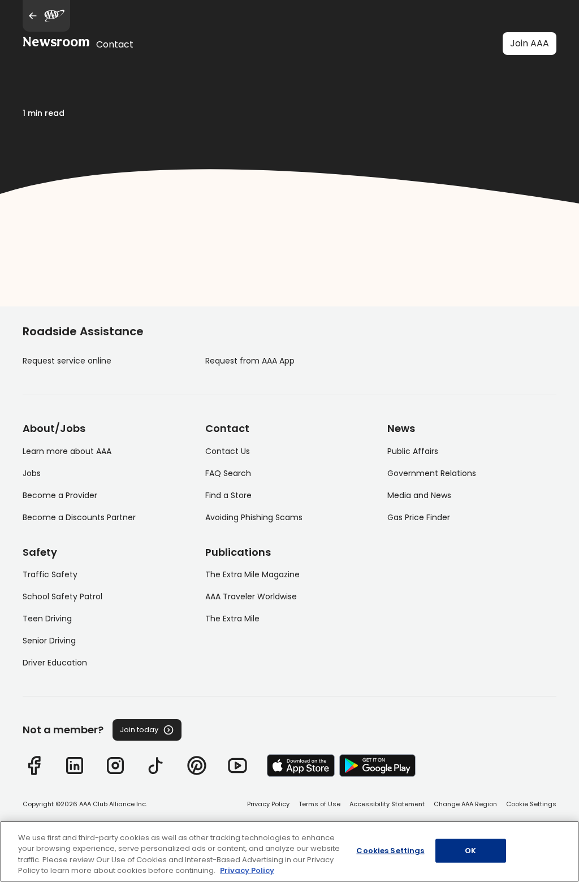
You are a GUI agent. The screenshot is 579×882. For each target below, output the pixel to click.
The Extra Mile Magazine (252, 574)
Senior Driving (49, 640)
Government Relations (431, 473)
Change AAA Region (465, 803)
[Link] (34, 765)
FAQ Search (228, 473)
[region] (289, 851)
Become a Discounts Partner (79, 517)
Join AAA (529, 43)
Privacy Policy (268, 803)
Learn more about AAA (67, 451)
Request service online (67, 360)
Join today (139, 729)
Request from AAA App (250, 360)
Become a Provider (60, 495)
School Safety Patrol (62, 596)
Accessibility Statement (387, 803)
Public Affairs (412, 451)
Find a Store (228, 495)
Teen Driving (47, 618)
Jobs (32, 473)
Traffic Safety (50, 574)
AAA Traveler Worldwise (251, 596)
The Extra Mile (232, 618)
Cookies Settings (390, 850)
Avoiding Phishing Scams (254, 517)
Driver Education (55, 662)
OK (470, 850)
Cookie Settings (531, 803)
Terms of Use (319, 803)
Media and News (419, 495)
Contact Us (227, 451)
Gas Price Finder (418, 517)
